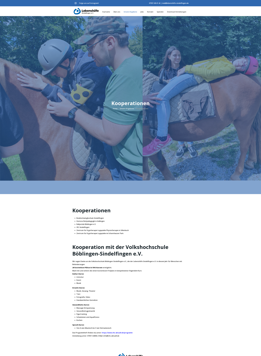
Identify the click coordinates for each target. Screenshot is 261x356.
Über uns (116, 12)
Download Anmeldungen (176, 12)
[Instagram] (75, 3)
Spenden (160, 12)
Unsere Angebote (130, 12)
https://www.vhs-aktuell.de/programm (117, 333)
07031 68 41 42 (154, 3)
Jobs (142, 12)
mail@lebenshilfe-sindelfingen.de (175, 3)
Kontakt (150, 12)
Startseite (106, 12)
